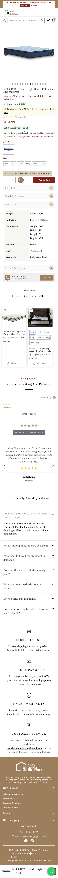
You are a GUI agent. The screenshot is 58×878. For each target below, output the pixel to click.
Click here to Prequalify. (42, 136)
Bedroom (23, 860)
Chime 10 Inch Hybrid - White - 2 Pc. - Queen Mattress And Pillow (14, 333)
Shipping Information (13, 794)
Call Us (47, 277)
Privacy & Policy (10, 807)
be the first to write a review (29, 432)
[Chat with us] (51, 871)
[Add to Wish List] (21, 180)
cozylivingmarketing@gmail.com (24, 747)
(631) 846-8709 (31, 832)
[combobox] (26, 20)
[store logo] (11, 12)
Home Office (45, 860)
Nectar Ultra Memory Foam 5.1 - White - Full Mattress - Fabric (39, 350)
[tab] (29, 188)
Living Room (13, 860)
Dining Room (33, 860)
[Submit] (41, 20)
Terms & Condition (12, 803)
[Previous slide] (5, 466)
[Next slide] (53, 466)
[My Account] (4, 20)
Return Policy (9, 798)
